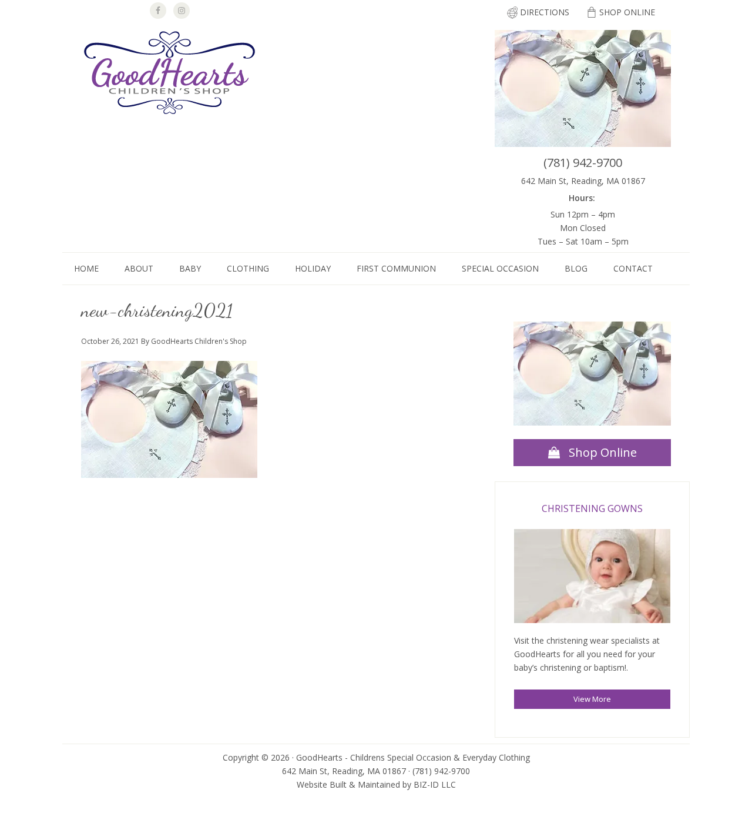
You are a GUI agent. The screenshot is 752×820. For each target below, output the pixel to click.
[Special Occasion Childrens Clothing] (592, 578)
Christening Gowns (592, 508)
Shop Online (627, 12)
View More (592, 699)
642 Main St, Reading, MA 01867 (583, 180)
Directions (544, 12)
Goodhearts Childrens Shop (169, 74)
